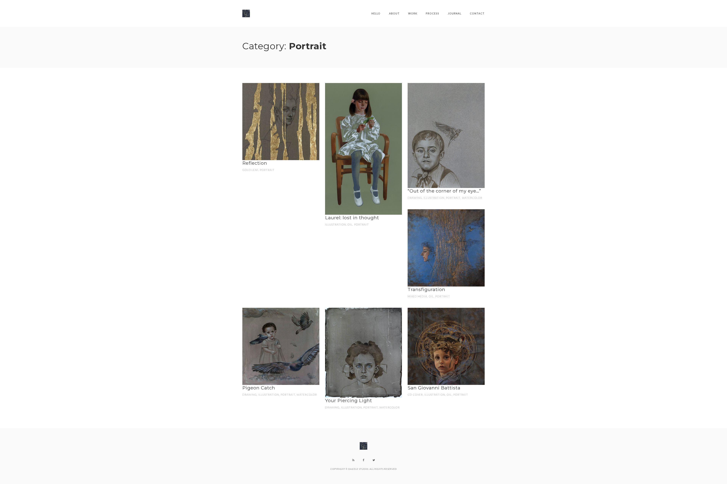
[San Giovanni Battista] (446, 346)
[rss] (353, 460)
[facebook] (363, 460)
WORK (412, 13)
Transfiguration (426, 289)
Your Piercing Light (348, 400)
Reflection (254, 163)
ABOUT (394, 13)
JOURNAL (454, 13)
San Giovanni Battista (434, 388)
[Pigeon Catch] (280, 346)
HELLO (376, 13)
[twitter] (374, 460)
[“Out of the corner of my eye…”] (446, 135)
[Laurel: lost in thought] (363, 149)
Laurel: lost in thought (352, 217)
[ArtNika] (246, 13)
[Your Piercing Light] (363, 353)
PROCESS (432, 13)
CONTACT (477, 13)
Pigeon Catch (258, 388)
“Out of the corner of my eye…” (444, 191)
